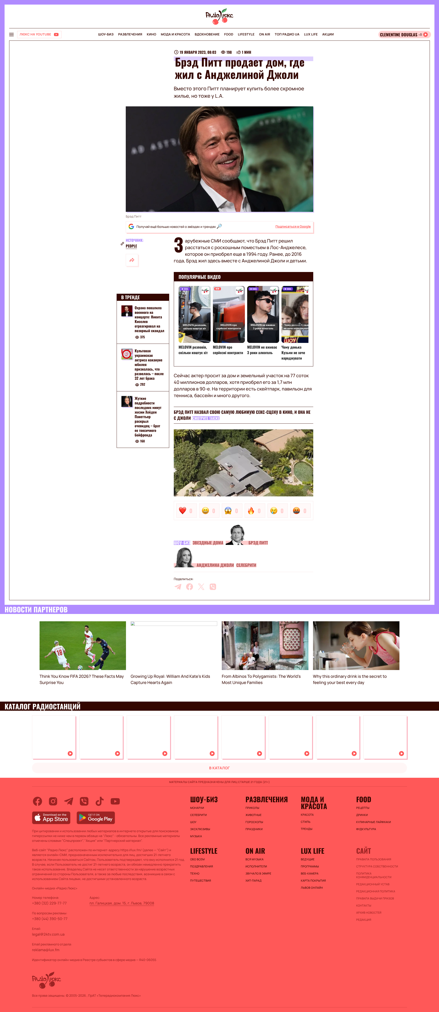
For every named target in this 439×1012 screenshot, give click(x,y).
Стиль (306, 822)
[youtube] (115, 801)
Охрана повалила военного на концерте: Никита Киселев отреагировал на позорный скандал (149, 319)
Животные (254, 815)
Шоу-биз (105, 34)
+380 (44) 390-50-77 (49, 918)
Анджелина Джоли (215, 565)
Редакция (363, 920)
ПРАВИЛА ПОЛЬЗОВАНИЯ (373, 859)
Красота (307, 815)
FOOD (228, 34)
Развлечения (130, 34)
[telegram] (178, 587)
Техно (195, 873)
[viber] (213, 587)
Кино (151, 34)
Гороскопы (254, 822)
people (131, 246)
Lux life (311, 34)
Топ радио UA (287, 34)
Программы (310, 866)
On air (264, 34)
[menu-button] (11, 34)
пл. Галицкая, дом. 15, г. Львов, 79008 (122, 903)
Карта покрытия (313, 881)
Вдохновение (207, 34)
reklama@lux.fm (45, 949)
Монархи (197, 808)
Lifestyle (246, 34)
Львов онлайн (312, 888)
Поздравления (201, 866)
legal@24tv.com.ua (48, 934)
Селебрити (246, 565)
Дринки (362, 815)
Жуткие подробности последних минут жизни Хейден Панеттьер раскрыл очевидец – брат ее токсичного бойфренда (148, 417)
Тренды (307, 829)
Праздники (254, 829)
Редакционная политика (375, 891)
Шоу (193, 822)
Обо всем (197, 859)
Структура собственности (377, 866)
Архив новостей (368, 913)
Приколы (252, 808)
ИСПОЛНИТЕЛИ (256, 866)
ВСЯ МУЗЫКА (255, 859)
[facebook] (189, 587)
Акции (328, 34)
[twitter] (201, 587)
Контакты (363, 905)
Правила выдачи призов (375, 898)
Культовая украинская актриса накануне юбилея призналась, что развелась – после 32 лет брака (149, 364)
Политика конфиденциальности (373, 875)
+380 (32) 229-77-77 (49, 903)
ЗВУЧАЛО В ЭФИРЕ (258, 873)
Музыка (196, 836)
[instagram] (53, 801)
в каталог (219, 767)
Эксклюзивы (200, 829)
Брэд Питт (258, 543)
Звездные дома (208, 543)
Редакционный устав (373, 884)
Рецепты (362, 808)
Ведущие (308, 859)
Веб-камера (310, 873)
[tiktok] (99, 801)
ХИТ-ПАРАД (254, 881)
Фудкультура (366, 829)
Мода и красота (175, 34)
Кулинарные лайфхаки (373, 822)
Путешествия (200, 881)
